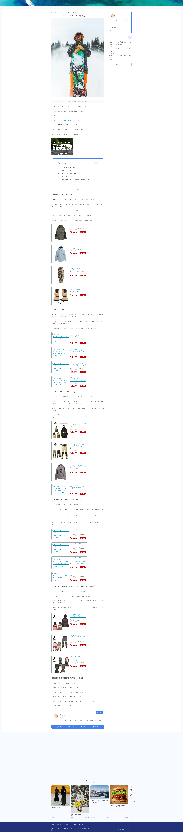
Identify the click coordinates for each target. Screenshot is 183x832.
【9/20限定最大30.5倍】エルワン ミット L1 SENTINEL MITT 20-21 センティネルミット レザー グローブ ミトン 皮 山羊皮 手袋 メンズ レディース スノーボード (78, 659)
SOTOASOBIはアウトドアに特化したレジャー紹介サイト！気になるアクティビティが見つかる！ (120, 50)
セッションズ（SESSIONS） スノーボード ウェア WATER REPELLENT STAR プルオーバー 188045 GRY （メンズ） (78, 465)
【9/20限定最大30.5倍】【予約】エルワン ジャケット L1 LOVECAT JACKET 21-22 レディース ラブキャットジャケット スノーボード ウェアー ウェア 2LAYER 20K (78, 617)
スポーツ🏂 (71, 12)
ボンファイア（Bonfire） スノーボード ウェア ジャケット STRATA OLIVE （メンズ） (78, 226)
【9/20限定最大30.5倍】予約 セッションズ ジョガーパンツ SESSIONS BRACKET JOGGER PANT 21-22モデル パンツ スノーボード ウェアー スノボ (78, 445)
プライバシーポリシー (83, 828)
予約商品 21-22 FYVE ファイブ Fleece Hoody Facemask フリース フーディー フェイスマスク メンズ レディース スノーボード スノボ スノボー (78, 379)
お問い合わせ (67, 828)
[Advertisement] (91, 757)
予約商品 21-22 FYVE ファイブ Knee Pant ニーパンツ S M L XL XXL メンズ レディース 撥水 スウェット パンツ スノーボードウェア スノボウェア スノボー (78, 335)
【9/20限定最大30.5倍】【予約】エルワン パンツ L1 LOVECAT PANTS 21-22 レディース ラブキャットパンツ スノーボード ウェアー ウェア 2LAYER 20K (78, 638)
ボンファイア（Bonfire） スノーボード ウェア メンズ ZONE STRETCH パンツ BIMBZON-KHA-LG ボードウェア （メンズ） (78, 268)
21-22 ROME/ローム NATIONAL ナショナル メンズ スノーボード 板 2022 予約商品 (78, 574)
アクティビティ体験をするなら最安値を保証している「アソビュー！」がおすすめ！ (120, 56)
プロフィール (55, 828)
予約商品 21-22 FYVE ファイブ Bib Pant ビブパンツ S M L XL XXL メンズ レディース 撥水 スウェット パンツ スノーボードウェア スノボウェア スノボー (78, 365)
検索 (130, 37)
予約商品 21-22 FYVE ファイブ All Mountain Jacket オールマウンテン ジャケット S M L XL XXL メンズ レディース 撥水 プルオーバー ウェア (78, 350)
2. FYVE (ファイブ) (66, 170)
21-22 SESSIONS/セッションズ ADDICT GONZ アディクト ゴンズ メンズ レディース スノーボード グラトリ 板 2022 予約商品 (78, 487)
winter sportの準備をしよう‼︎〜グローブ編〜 (67, 120)
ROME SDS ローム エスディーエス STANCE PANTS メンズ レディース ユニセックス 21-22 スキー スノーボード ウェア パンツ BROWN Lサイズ (78, 545)
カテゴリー (112, 62)
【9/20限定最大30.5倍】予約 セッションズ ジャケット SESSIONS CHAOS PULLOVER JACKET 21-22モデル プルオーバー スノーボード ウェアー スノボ (78, 424)
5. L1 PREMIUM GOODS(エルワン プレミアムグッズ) (75, 179)
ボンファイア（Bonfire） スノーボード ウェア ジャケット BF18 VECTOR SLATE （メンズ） (78, 247)
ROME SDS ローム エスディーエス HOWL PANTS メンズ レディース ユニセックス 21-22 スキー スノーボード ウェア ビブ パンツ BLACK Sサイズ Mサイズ (78, 560)
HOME (53, 824)
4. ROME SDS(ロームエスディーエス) (71, 176)
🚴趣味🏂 (59, 824)
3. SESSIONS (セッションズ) (68, 173)
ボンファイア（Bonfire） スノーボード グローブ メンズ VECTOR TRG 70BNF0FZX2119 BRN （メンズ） (78, 289)
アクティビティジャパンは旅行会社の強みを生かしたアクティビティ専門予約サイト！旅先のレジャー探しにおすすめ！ (120, 43)
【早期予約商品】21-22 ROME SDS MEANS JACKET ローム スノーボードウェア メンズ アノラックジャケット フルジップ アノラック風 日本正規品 (78, 531)
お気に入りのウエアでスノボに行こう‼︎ (71, 182)
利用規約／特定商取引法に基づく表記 (61, 829)
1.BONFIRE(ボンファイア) (68, 168)
